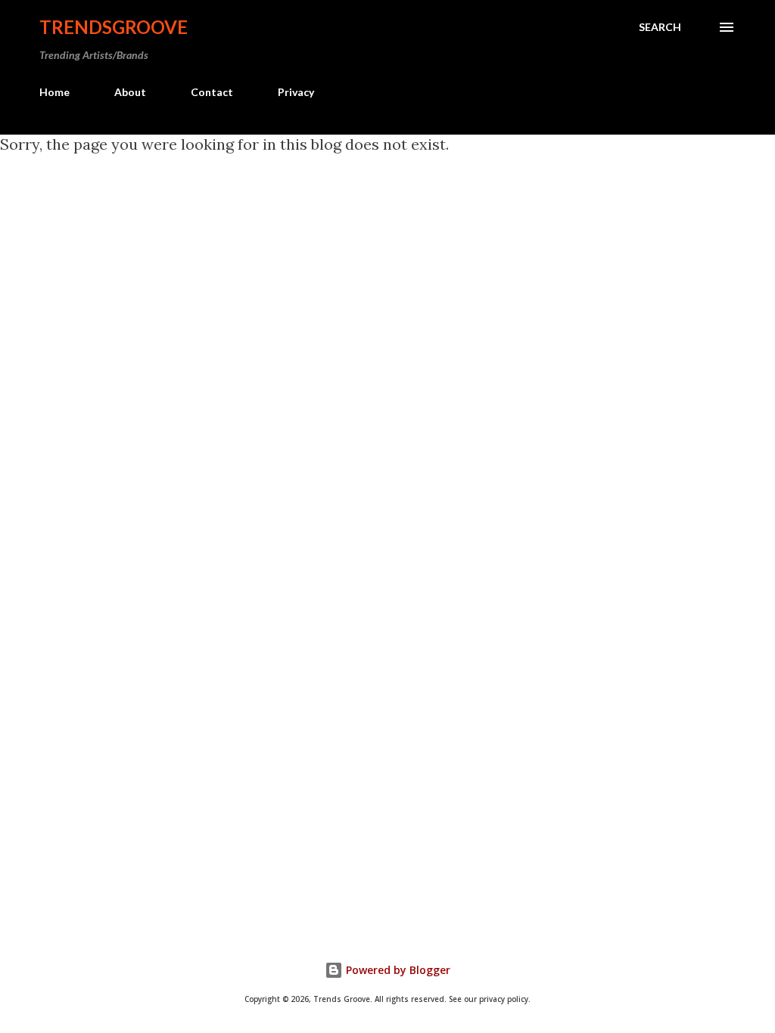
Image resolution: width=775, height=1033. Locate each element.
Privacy (296, 91)
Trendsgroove (113, 27)
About (130, 91)
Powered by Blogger (396, 970)
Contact (212, 91)
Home (54, 91)
